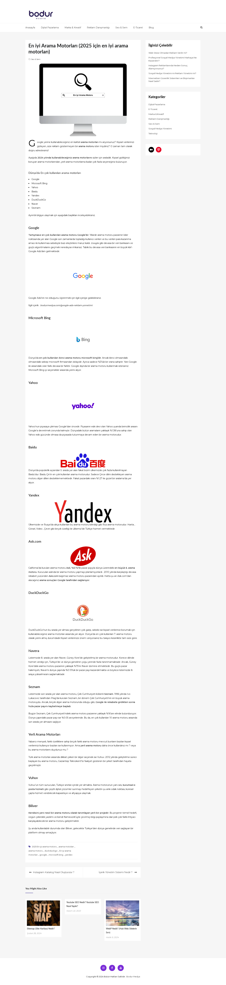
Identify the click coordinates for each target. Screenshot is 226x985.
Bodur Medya (133, 976)
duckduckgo (51, 850)
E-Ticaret (138, 27)
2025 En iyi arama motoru (44, 846)
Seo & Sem (121, 27)
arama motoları (66, 846)
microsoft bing (56, 855)
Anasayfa (30, 27)
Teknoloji (153, 133)
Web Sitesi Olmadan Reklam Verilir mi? (168, 53)
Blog (151, 27)
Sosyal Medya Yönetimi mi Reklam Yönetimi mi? (172, 73)
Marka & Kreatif (73, 27)
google (43, 855)
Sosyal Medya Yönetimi (160, 128)
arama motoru (35, 850)
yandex (68, 855)
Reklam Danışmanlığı (98, 27)
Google (95, 243)
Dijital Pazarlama (50, 27)
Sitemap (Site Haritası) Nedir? (41, 929)
